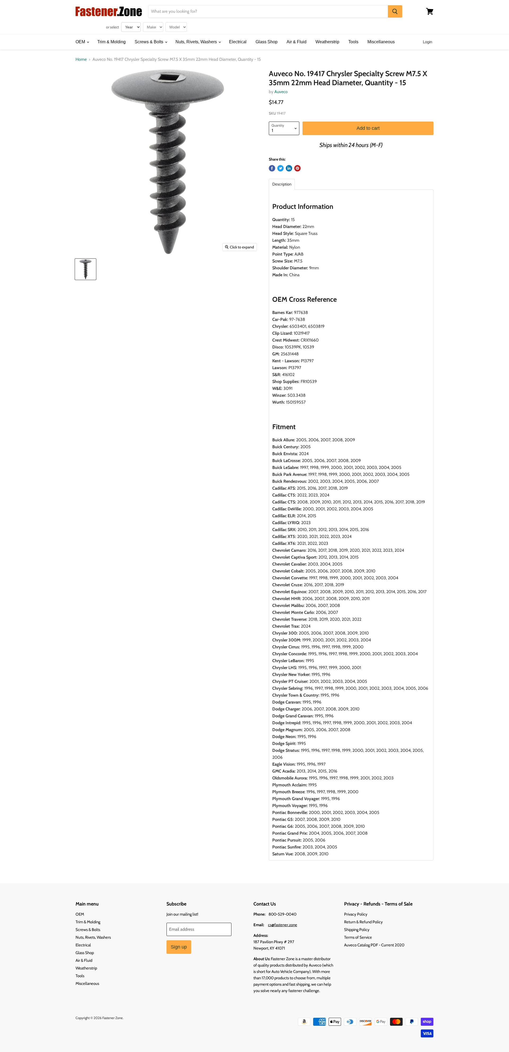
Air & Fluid (296, 42)
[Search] (395, 11)
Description (281, 184)
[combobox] (268, 11)
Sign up (179, 947)
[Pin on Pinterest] (297, 168)
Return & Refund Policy (363, 922)
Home (81, 59)
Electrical (238, 42)
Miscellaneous (381, 42)
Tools (353, 42)
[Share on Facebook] (272, 168)
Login (427, 42)
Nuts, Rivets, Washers (196, 42)
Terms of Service (358, 937)
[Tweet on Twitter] (280, 168)
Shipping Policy (357, 929)
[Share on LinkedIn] (289, 168)
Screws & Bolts (149, 42)
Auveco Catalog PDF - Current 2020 (374, 945)
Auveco (281, 91)
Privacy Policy (355, 914)
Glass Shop (267, 42)
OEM (81, 42)
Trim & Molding (111, 42)
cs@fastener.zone (282, 924)
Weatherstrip (327, 42)
